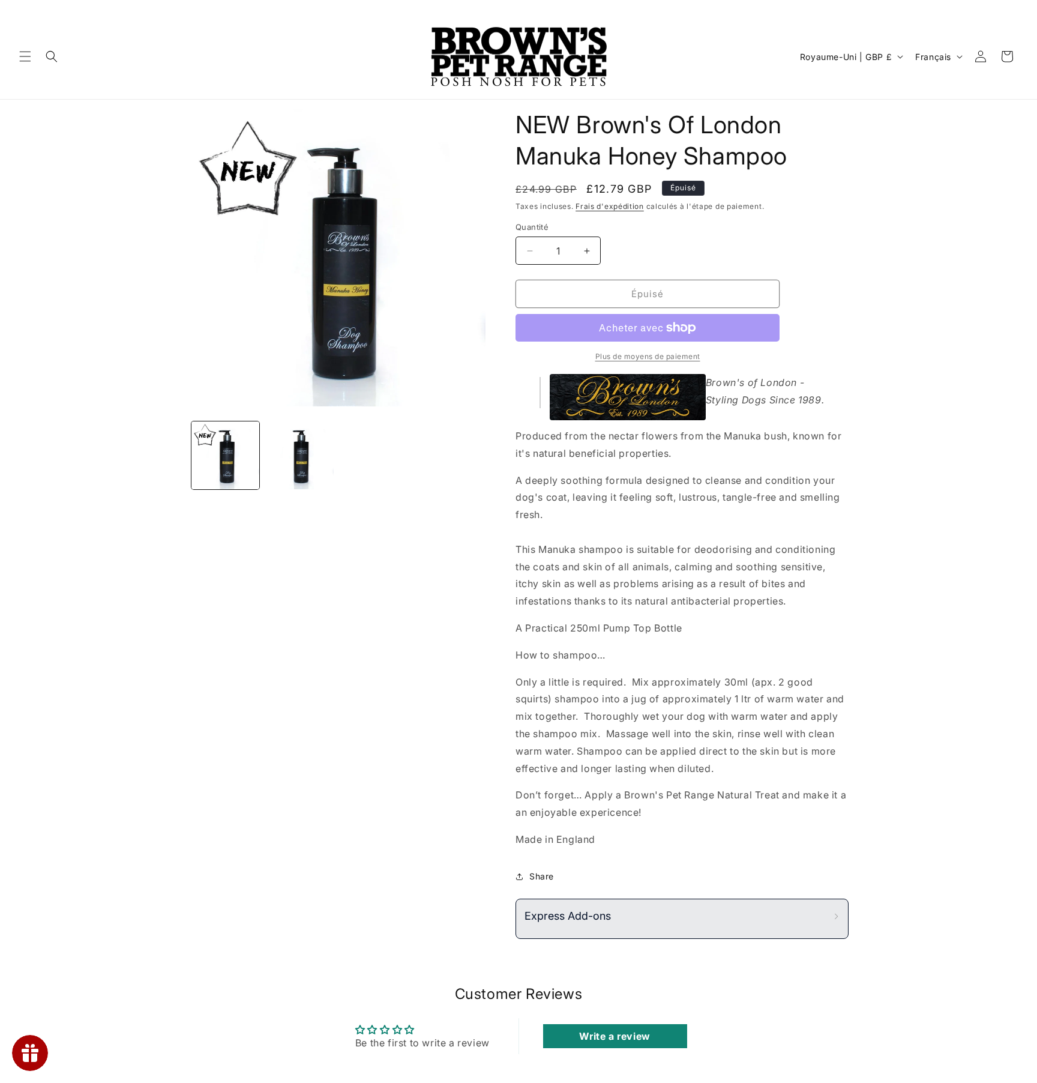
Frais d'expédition (610, 206)
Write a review (614, 1036)
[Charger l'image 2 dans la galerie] (299, 455)
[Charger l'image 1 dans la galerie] (225, 455)
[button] (25, 56)
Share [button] (541, 876)
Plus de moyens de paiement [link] (647, 356)
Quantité (532, 227)
